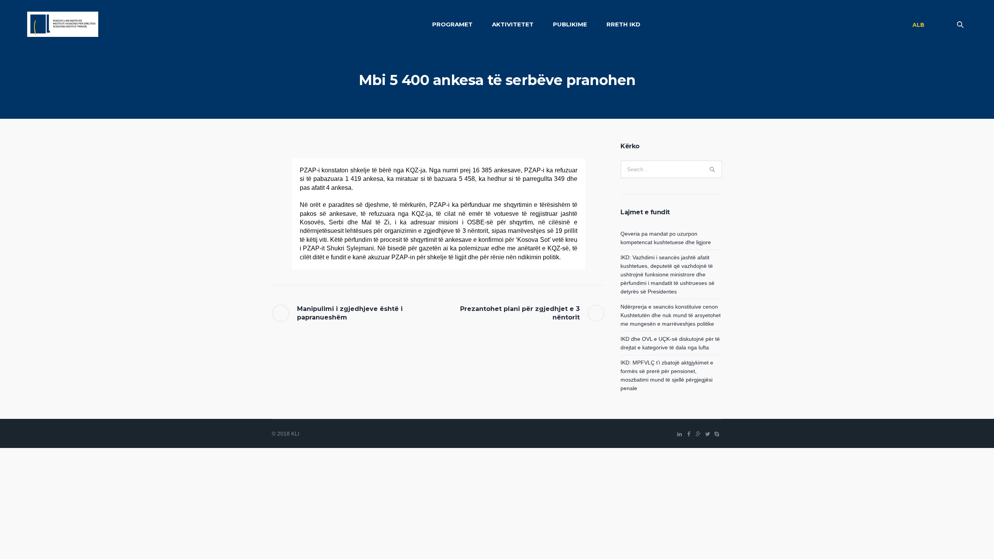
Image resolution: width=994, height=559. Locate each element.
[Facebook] (689, 434)
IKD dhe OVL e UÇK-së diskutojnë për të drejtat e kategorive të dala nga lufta (670, 343)
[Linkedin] (679, 434)
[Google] (698, 434)
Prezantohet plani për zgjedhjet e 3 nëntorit (520, 313)
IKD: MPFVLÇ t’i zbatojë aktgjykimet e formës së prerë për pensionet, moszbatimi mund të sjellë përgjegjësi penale (666, 375)
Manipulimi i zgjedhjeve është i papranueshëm (350, 313)
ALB (918, 24)
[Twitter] (707, 434)
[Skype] (717, 434)
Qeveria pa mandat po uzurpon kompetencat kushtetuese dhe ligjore (665, 238)
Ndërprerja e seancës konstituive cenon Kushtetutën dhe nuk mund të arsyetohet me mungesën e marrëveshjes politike (670, 315)
